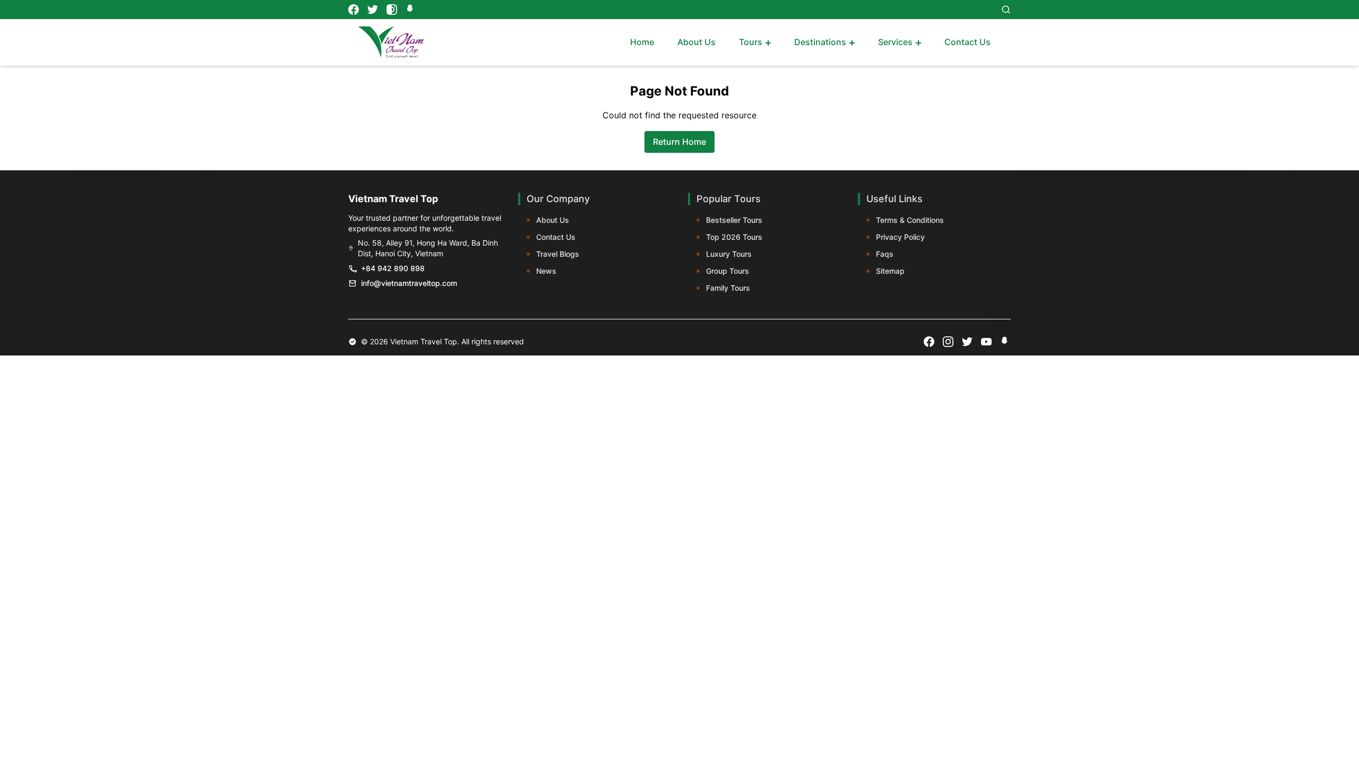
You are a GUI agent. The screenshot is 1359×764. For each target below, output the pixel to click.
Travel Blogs (557, 253)
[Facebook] (353, 9)
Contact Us (555, 236)
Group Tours (727, 270)
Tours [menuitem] (750, 42)
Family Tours (728, 287)
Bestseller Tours (734, 219)
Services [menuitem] (895, 42)
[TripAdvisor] (411, 9)
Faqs (884, 253)
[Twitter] (372, 9)
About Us (552, 219)
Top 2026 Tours (734, 236)
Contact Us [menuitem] (967, 42)
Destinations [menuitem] (820, 42)
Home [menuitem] (642, 42)
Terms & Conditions (910, 219)
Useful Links (894, 198)
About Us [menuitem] (696, 42)
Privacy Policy (900, 236)
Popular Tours (728, 198)
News (546, 270)
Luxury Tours (729, 253)
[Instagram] (391, 9)
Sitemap (890, 270)
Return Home (679, 141)
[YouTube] (986, 341)
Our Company (558, 198)
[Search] (1006, 9)
